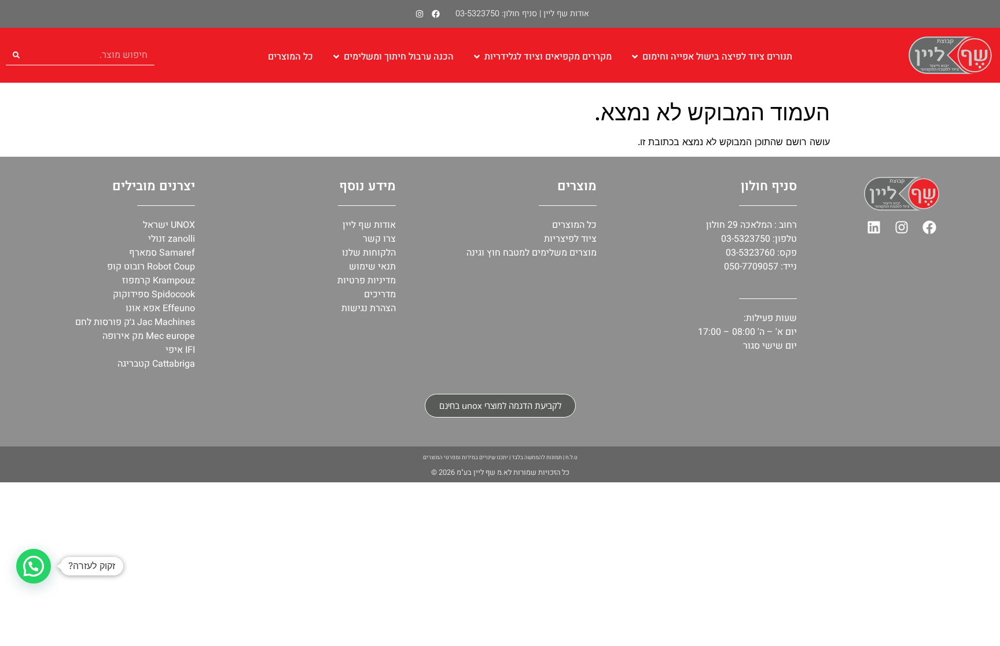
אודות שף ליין (566, 14)
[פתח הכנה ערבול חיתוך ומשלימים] (336, 57)
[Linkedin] (874, 227)
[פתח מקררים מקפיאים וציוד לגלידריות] (476, 57)
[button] (33, 566)
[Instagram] (419, 14)
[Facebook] (436, 14)
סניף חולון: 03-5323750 (496, 14)
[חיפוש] (16, 55)
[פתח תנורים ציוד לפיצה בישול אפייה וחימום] (634, 57)
